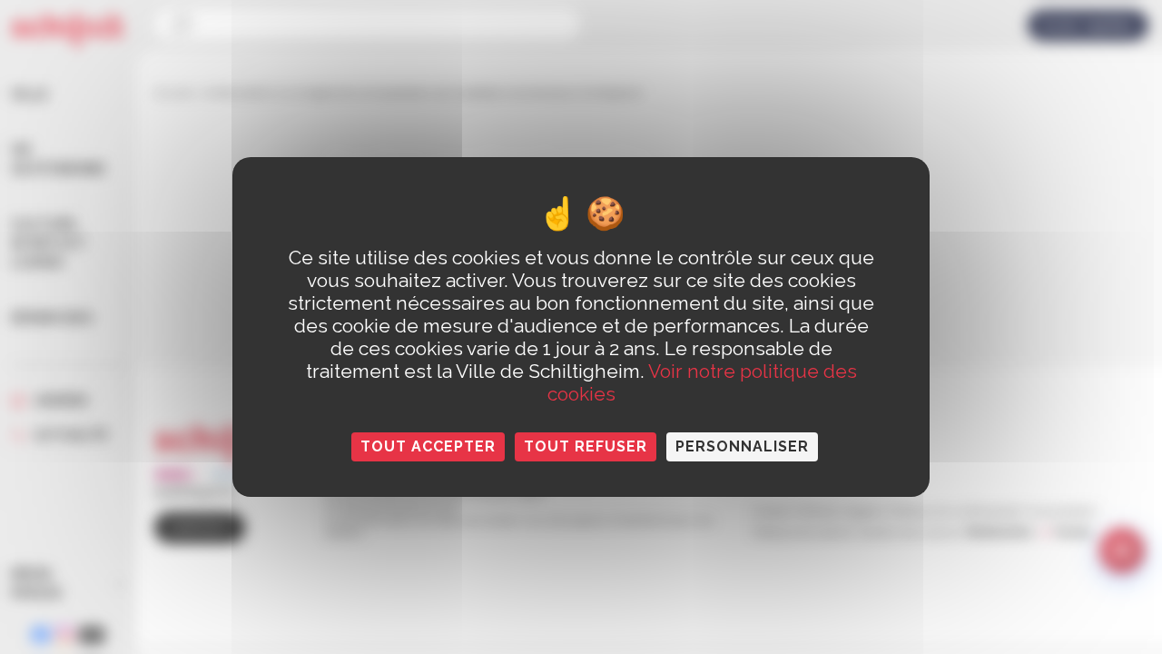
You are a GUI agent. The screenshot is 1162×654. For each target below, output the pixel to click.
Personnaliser (742, 446)
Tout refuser (585, 446)
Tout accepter (428, 446)
